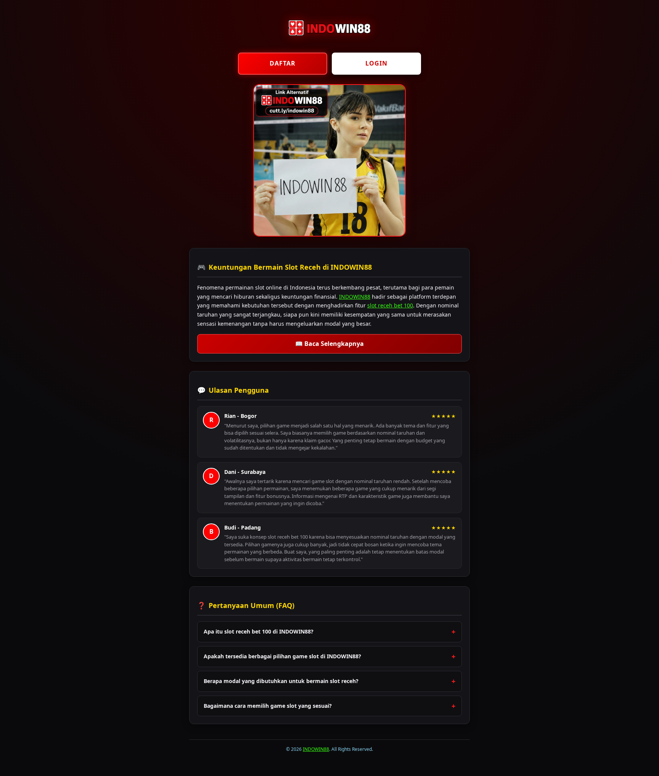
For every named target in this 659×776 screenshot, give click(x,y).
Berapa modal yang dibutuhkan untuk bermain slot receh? (281, 681)
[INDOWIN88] (329, 42)
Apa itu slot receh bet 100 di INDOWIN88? (258, 631)
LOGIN (376, 63)
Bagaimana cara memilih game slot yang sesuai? (268, 705)
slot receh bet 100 (390, 305)
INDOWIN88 (354, 296)
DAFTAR (283, 63)
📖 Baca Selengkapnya (329, 343)
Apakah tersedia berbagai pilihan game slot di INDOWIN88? (282, 656)
